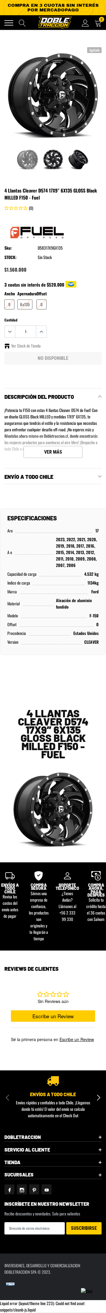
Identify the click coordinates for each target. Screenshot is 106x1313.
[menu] (8, 22)
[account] (85, 23)
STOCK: (10, 257)
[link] (27, 159)
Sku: (8, 248)
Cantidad (10, 319)
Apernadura (27, 293)
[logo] (54, 22)
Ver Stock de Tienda (26, 346)
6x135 (25, 304)
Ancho (9, 293)
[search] (22, 23)
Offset (42, 293)
